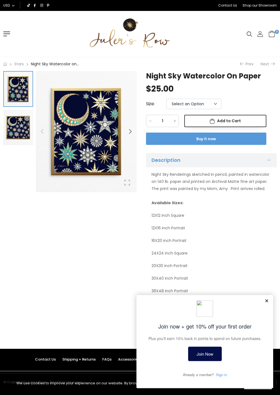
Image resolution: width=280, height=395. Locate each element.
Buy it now (206, 139)
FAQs (107, 359)
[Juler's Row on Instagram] (42, 5)
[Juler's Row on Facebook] (35, 5)
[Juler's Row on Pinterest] (49, 5)
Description (165, 160)
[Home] (5, 64)
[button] (130, 131)
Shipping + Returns (79, 359)
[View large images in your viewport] (127, 182)
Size (150, 104)
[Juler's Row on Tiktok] (29, 5)
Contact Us (227, 5)
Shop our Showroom (260, 5)
